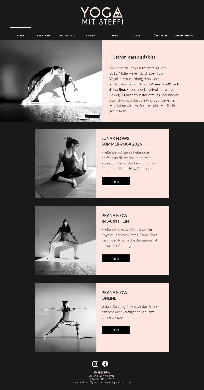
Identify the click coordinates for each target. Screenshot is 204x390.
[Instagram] (95, 364)
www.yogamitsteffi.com (118, 382)
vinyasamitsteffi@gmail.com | (89, 382)
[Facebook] (105, 364)
